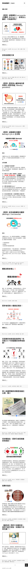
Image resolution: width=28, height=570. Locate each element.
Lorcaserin (15, 49)
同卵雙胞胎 (22, 479)
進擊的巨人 (12, 520)
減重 (4, 207)
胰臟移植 (16, 433)
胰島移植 (12, 433)
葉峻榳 (9, 78)
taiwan (22, 432)
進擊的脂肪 (6, 486)
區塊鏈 (13, 77)
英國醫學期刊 (13, 323)
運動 (11, 78)
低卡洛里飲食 (20, 519)
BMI (13, 126)
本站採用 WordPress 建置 (6, 568)
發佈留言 (21, 433)
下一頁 (26, 565)
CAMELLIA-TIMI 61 (5, 263)
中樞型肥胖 (18, 479)
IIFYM (14, 334)
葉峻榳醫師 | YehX (8, 3)
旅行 (18, 77)
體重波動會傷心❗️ (9, 269)
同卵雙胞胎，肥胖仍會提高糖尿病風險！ (13, 440)
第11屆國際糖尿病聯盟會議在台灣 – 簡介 (13, 392)
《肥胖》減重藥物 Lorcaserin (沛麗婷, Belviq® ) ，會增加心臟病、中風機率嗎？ (14, 17)
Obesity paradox (18, 126)
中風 (18, 49)
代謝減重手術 (19, 560)
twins (14, 479)
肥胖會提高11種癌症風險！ (12, 306)
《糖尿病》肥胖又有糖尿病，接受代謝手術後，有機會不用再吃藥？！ (13, 527)
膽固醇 (8, 520)
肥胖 (4, 50)
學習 (15, 77)
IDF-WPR (18, 432)
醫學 (10, 49)
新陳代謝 (17, 334)
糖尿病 (3, 78)
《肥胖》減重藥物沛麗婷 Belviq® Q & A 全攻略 (11, 133)
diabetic (14, 432)
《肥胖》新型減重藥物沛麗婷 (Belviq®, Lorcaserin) (13, 213)
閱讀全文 (4, 44)
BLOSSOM (22, 262)
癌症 (20, 334)
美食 (20, 77)
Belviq (14, 206)
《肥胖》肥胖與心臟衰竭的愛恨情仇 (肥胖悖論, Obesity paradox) (13, 85)
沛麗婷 (22, 206)
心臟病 (21, 49)
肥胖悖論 (7, 127)
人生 (10, 77)
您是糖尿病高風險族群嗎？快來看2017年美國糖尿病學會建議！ (13, 341)
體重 (16, 300)
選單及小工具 (24, 3)
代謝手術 (14, 560)
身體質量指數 (6, 561)
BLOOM (17, 262)
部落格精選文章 (8, 55)
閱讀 (23, 77)
